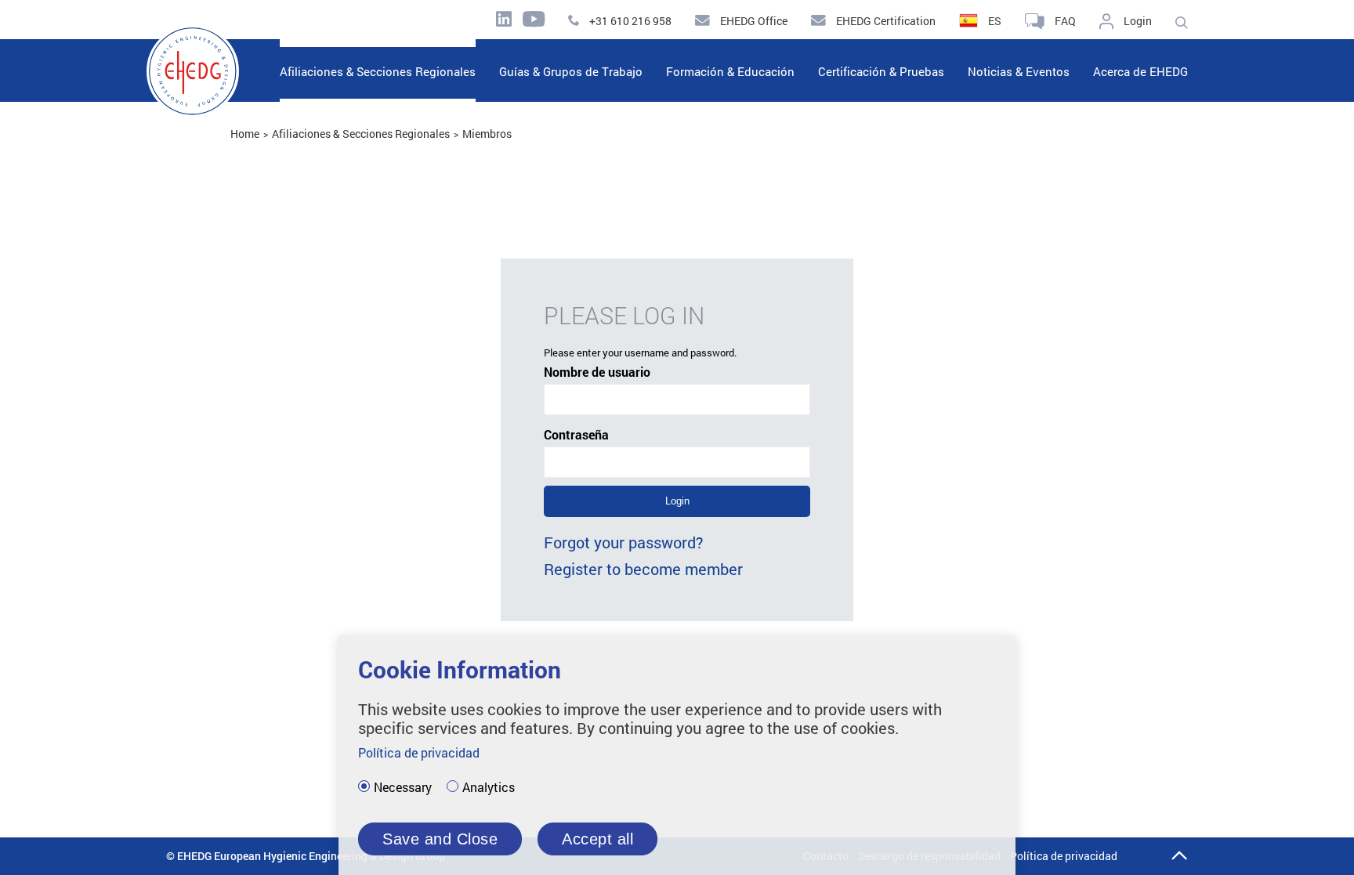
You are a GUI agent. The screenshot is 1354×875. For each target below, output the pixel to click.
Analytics (488, 787)
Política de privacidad (1063, 855)
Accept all (597, 839)
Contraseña (576, 434)
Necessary (403, 787)
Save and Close (440, 839)
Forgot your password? (624, 542)
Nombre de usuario (597, 371)
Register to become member (643, 569)
